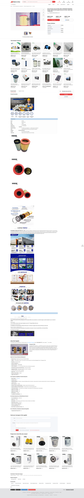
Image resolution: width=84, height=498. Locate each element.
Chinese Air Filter (41, 483)
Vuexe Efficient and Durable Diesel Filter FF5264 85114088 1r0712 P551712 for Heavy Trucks (67, 466)
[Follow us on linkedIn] (73, 489)
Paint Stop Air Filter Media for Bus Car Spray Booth (57, 69)
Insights (60, 492)
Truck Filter (18, 378)
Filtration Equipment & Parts (27, 6)
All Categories (13, 4)
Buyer (53, 4)
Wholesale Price (47, 492)
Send (17, 430)
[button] (51, 1)
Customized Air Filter (48, 483)
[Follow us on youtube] (70, 489)
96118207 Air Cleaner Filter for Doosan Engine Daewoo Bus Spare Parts (47, 84)
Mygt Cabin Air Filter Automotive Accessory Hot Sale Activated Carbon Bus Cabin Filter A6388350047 (57, 84)
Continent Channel (52, 492)
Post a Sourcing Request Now (34, 430)
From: (14, 418)
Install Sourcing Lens (32, 489)
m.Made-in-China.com (44, 493)
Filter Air (12, 483)
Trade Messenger (24, 489)
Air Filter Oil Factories (18, 483)
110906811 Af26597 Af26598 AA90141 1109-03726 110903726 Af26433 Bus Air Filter (36, 69)
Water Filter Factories (26, 483)
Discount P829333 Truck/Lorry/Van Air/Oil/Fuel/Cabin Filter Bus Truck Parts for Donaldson (26, 69)
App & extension (63, 4)
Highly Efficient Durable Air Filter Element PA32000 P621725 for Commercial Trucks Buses (36, 84)
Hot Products (24, 492)
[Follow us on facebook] (66, 489)
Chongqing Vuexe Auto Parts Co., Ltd (54, 12)
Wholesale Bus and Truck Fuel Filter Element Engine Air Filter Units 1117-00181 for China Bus (26, 84)
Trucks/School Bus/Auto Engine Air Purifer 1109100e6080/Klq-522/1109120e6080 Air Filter (57, 53)
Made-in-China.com (38, 493)
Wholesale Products (42, 492)
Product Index (57, 492)
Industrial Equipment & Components (18, 6)
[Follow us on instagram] (69, 489)
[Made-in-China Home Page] (15, 2)
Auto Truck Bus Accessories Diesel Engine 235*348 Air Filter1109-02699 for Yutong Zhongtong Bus (36, 53)
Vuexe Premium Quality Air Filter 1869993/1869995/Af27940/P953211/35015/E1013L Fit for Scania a (43, 449)
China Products (28, 492)
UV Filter (24, 479)
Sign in (73, 2)
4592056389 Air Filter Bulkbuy (15, 485)
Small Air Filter (69, 483)
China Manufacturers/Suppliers (35, 492)
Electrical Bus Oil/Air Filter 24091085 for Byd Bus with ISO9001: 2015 (67, 53)
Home (11, 6)
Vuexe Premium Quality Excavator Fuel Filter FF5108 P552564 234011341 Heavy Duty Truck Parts (54, 449)
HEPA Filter (19, 479)
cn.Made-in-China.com (50, 493)
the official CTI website (31, 342)
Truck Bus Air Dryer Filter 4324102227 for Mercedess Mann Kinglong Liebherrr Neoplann (68, 69)
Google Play (18, 489)
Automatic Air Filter (55, 483)
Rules (73, 4)
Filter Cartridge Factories (33, 483)
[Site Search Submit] (53, 2)
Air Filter (33, 6)
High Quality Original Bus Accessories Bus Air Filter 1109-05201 (15, 84)
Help (57, 4)
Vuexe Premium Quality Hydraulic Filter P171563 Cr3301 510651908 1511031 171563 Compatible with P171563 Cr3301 (29, 449)
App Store (13, 489)
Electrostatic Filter (13, 479)
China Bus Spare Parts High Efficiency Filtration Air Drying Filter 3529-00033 (68, 84)
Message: (14, 422)
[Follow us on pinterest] (71, 489)
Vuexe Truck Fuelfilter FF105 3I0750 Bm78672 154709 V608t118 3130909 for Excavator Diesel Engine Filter (67, 449)
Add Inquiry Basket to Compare (28, 36)
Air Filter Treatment (62, 483)
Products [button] (24, 1)
